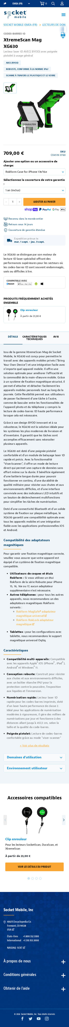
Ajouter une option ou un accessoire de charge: (30, 163)
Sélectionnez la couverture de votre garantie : (34, 182)
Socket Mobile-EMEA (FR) (20, 25)
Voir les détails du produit (34, 867)
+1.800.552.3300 (31, 936)
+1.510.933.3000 (31, 940)
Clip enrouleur (16, 839)
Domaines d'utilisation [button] (24, 757)
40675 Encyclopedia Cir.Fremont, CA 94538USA (19, 925)
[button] (62, 3)
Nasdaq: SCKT (14, 948)
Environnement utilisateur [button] (27, 768)
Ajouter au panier (44, 202)
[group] (10, 88)
